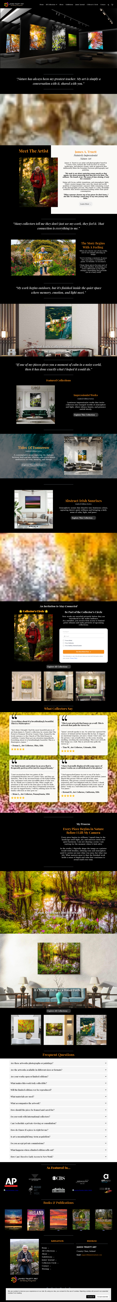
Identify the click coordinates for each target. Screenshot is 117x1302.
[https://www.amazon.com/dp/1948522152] (13, 1220)
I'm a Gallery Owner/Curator (73, 645)
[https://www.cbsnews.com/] (58, 1178)
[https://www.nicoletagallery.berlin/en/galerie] (82, 1190)
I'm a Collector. (69, 643)
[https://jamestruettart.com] (14, 4)
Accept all (91, 1297)
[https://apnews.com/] (11, 1182)
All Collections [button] (51, 4)
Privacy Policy (74, 658)
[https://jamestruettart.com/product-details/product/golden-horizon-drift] (33, 509)
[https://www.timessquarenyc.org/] (58, 1190)
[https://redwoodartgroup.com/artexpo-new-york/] (106, 1178)
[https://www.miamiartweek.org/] (34, 1190)
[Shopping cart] (112, 4)
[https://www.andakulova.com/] (82, 1182)
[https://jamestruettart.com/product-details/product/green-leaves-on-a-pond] (35, 404)
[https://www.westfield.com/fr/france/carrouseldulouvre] (34, 1178)
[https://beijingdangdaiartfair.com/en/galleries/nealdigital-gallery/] (11, 1190)
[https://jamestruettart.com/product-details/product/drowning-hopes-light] (83, 455)
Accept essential (102, 1297)
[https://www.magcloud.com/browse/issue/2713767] (36, 1220)
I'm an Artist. (68, 640)
